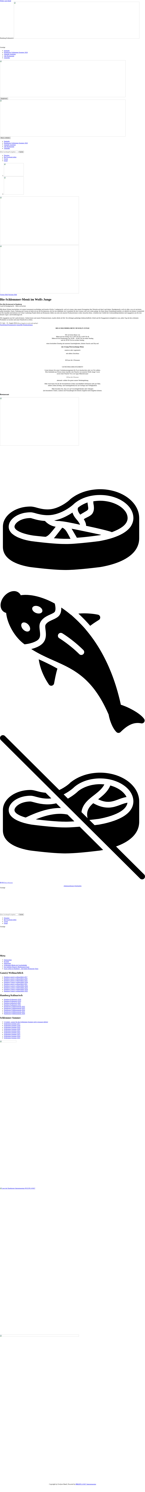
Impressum (7, 963)
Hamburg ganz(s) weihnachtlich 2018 (15, 979)
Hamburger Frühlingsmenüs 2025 (14, 1012)
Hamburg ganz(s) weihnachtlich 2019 (15, 980)
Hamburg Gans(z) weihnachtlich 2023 (16, 987)
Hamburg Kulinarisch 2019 (12, 1001)
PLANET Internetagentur (86, 1484)
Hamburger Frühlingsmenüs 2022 (14, 1006)
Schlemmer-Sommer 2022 (12, 1032)
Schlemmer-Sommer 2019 (12, 1027)
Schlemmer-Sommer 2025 (12, 1038)
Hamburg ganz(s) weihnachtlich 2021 (15, 984)
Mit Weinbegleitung (26, 325)
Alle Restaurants (9, 56)
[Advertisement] (41, 43)
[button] (4, 294)
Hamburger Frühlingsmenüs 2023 (14, 1008)
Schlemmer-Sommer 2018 (12, 1025)
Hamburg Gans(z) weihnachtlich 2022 (16, 986)
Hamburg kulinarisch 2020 (12, 1003)
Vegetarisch (11, 325)
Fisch (1, 325)
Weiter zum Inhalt (5, 1)
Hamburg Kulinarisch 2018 (12, 999)
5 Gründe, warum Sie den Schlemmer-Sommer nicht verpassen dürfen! (26, 1022)
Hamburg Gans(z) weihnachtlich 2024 (16, 989)
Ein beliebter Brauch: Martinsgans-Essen (16, 967)
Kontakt (6, 961)
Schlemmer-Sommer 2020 (12, 1029)
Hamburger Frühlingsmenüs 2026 (14, 1013)
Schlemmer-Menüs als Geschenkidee (15, 965)
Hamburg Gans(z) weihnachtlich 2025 (16, 991)
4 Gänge (17, 325)
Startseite (7, 51)
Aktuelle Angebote (10, 54)
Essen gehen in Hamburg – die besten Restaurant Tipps (21, 969)
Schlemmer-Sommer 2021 (12, 1031)
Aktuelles (7, 58)
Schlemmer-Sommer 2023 (12, 1034)
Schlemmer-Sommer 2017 (12, 1024)
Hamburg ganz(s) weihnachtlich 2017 (15, 977)
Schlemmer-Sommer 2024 (12, 1036)
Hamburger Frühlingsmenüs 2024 (14, 1010)
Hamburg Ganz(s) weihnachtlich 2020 (16, 982)
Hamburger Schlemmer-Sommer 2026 (16, 52)
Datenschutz (8, 960)
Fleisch (5, 325)
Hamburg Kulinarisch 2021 (12, 1005)
